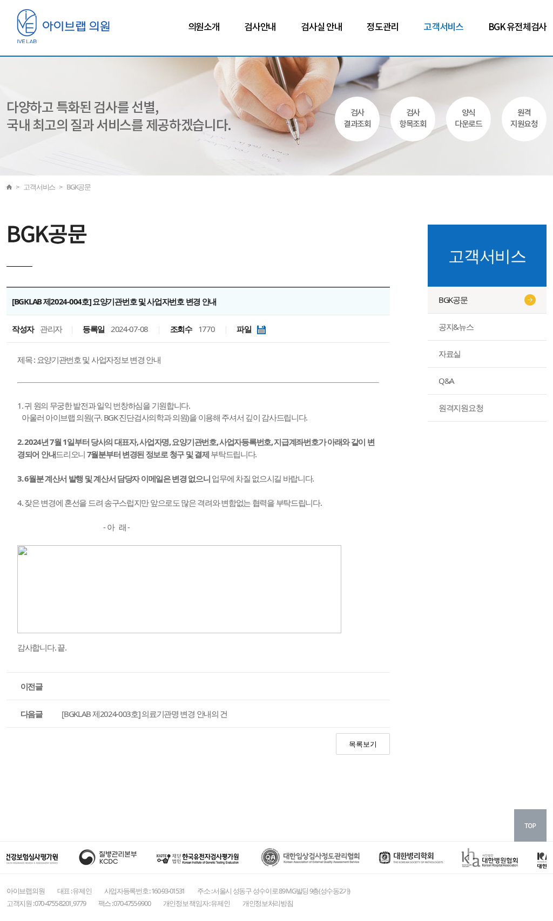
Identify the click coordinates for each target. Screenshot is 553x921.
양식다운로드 (468, 119)
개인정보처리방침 (267, 903)
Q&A (446, 380)
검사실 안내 (321, 27)
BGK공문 (453, 299)
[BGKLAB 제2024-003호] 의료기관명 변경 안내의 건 (144, 713)
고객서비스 (443, 27)
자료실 (450, 353)
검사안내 (260, 27)
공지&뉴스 (456, 326)
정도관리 (383, 27)
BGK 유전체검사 (517, 27)
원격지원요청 (524, 119)
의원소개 (204, 27)
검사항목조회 (413, 119)
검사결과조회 (357, 119)
